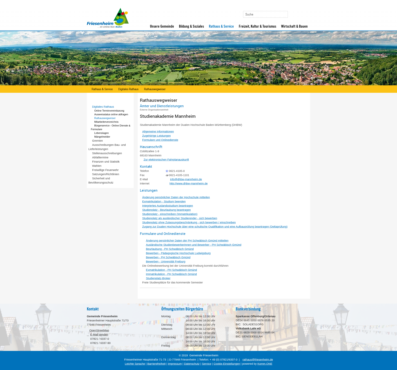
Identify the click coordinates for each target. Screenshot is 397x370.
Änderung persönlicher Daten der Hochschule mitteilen (176, 197)
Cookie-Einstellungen (227, 363)
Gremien (97, 140)
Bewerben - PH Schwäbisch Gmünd (168, 257)
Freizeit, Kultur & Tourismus (257, 26)
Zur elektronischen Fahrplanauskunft (166, 159)
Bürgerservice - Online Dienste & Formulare (110, 127)
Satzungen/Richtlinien (105, 174)
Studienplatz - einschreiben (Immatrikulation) (169, 214)
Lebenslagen (101, 133)
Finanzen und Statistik (106, 161)
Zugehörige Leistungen (156, 135)
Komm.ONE (264, 363)
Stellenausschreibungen (107, 153)
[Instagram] (306, 13)
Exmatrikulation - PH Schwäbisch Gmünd (171, 269)
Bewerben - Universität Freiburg (165, 261)
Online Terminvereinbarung (109, 110)
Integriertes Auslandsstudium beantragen (167, 205)
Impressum (175, 363)
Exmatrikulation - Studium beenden (164, 201)
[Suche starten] (284, 14)
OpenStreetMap (99, 330)
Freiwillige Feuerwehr (105, 170)
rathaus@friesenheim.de (258, 359)
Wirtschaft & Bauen (294, 26)
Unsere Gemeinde (162, 26)
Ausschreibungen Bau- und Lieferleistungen (107, 147)
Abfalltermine (100, 157)
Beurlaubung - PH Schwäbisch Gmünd (170, 249)
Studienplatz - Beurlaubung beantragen (166, 209)
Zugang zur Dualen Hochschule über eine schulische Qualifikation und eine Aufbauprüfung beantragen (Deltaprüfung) (215, 226)
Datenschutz (192, 363)
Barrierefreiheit (156, 363)
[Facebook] (299, 13)
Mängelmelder (102, 136)
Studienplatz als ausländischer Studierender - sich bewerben (179, 218)
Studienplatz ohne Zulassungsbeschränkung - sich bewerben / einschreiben (189, 222)
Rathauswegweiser (154, 89)
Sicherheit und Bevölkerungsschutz (100, 180)
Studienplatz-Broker (158, 278)
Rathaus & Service (221, 26)
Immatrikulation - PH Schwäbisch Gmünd (171, 274)
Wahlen (96, 165)
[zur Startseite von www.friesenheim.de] (108, 27)
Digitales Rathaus (128, 89)
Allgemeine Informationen (158, 131)
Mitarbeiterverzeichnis (106, 122)
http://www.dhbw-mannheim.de (189, 183)
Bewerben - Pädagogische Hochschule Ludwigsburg (178, 253)
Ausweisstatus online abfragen (111, 114)
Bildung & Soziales (191, 26)
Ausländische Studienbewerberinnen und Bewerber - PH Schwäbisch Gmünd (193, 244)
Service (206, 363)
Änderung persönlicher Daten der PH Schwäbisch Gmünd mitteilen (187, 240)
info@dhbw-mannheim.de (186, 179)
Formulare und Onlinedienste (160, 139)
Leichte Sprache (135, 363)
